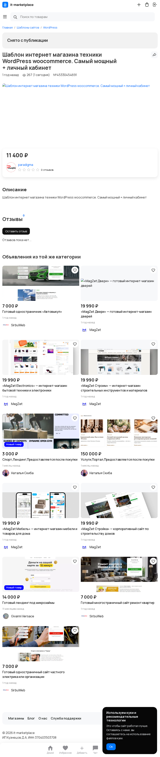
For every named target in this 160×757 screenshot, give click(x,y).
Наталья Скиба (22, 473)
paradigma (25, 165)
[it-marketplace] (18, 4)
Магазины (16, 718)
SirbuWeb (18, 325)
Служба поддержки (66, 718)
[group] (76, 112)
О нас (42, 718)
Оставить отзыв (16, 231)
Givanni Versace (22, 616)
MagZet (95, 330)
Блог (31, 718)
